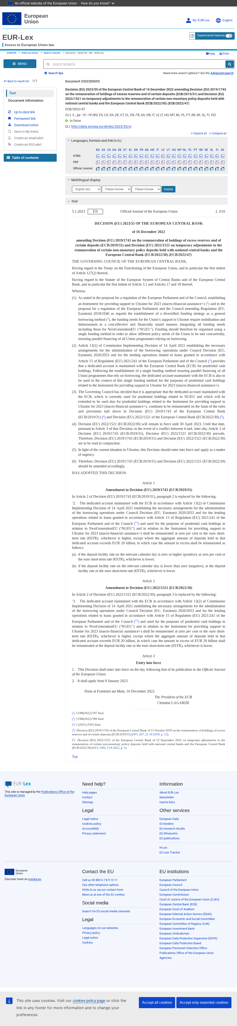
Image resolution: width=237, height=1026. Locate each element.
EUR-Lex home (30, 52)
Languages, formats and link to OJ (96, 140)
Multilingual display (85, 180)
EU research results (172, 828)
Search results (52, 52)
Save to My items (26, 131)
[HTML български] (97, 156)
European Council (170, 885)
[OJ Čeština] (108, 168)
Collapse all (219, 133)
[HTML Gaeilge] (146, 156)
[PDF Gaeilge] (146, 162)
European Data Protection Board (180, 943)
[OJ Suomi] (217, 168)
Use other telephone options (100, 885)
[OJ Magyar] (173, 168)
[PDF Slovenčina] (206, 162)
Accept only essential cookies (204, 1002)
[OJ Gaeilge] (146, 168)
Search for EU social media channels (106, 911)
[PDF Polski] (190, 162)
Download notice (26, 125)
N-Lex (163, 847)
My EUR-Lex (201, 20)
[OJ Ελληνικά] (130, 168)
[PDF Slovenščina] (211, 162)
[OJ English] (135, 168)
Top (75, 756)
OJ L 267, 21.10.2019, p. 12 (150, 734)
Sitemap (87, 802)
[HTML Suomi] (217, 156)
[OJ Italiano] (157, 168)
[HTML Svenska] (222, 156)
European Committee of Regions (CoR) (184, 923)
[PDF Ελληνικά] (130, 162)
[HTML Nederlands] (184, 156)
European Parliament (173, 880)
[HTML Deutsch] (119, 156)
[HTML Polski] (190, 156)
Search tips (55, 73)
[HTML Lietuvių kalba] (168, 156)
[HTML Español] (103, 156)
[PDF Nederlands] (184, 162)
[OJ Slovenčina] (206, 168)
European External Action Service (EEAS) (185, 914)
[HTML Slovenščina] (211, 156)
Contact (87, 797)
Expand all (200, 133)
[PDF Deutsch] (119, 162)
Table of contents (25, 158)
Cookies (87, 942)
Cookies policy (91, 823)
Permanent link (25, 118)
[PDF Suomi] (217, 162)
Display (168, 189)
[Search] (229, 64)
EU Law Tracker (169, 852)
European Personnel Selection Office (183, 948)
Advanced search (222, 73)
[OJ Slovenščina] (211, 168)
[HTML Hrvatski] (152, 156)
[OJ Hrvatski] (152, 168)
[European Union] (16, 872)
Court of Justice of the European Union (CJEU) (189, 899)
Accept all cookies (157, 1002)
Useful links (167, 802)
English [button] (227, 20)
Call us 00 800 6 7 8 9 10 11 (100, 880)
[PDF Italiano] (157, 162)
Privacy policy (91, 933)
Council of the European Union (179, 889)
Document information (25, 100)
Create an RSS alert (28, 144)
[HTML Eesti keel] (125, 156)
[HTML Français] (141, 156)
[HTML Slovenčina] (206, 156)
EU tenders (166, 823)
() (207, 304)
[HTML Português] (195, 156)
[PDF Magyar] (173, 162)
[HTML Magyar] (173, 156)
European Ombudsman (174, 933)
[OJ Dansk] (114, 168)
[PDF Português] (195, 162)
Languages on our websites (100, 928)
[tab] (146, 140)
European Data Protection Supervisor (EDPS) (188, 938)
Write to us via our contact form (102, 889)
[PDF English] (135, 162)
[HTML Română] (200, 156)
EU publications (169, 838)
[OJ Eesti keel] (125, 168)
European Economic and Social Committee (187, 919)
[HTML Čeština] (108, 156)
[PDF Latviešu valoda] (162, 162)
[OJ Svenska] (222, 168)
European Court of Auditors (176, 909)
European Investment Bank (177, 928)
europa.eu (34, 879)
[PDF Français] (141, 162)
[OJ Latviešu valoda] (162, 168)
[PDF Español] (103, 162)
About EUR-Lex (169, 792)
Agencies (165, 958)
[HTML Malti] (179, 156)
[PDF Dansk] (114, 162)
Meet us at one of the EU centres (103, 894)
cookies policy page (89, 1001)
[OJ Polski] (190, 168)
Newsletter (166, 797)
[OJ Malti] (179, 168)
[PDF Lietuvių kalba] (168, 162)
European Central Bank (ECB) (178, 904)
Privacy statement (94, 833)
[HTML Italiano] (157, 156)
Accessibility (90, 828)
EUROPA (11, 52)
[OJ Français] (141, 168)
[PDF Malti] (179, 162)
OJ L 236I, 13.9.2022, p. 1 (109, 747)
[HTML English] (135, 156)
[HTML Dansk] (114, 156)
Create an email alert (29, 138)
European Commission (174, 894)
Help (212, 53)
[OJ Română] (200, 168)
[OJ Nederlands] (184, 168)
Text (12, 93)
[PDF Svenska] (222, 162)
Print (225, 53)
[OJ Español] (103, 168)
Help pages (89, 792)
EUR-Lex (17, 37)
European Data (169, 819)
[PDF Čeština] (108, 162)
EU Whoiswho (168, 833)
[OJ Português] (195, 168)
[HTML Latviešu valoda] (162, 156)
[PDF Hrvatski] (152, 162)
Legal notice (90, 819)
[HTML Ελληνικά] (130, 156)
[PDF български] (97, 162)
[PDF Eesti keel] (125, 162)
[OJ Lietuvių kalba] (168, 168)
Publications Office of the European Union (186, 953)
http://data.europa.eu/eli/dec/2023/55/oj (101, 126)
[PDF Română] (200, 162)
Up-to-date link (24, 112)
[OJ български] (97, 168)
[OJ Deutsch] (119, 168)
